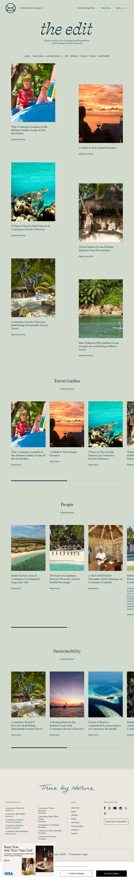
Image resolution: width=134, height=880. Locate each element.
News (73, 811)
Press (73, 819)
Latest (27, 56)
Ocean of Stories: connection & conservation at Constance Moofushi (104, 725)
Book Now (106, 8)
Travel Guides (38, 56)
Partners (75, 822)
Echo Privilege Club (86, 8)
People (93, 56)
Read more (16, 465)
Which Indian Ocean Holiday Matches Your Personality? (96, 248)
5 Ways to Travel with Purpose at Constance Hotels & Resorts (30, 227)
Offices (74, 815)
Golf (66, 56)
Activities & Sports (54, 56)
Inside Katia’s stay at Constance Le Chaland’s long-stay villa (25, 579)
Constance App (78, 854)
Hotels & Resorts (13, 802)
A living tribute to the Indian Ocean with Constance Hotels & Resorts (67, 725)
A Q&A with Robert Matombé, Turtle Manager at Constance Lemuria (105, 579)
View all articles (67, 389)
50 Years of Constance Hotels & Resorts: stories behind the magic (65, 579)
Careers (74, 830)
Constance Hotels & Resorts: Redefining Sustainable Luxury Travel (30, 325)
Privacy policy (77, 826)
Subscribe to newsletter (116, 821)
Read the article (18, 139)
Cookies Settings (76, 873)
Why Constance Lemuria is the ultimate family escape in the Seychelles (29, 130)
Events (74, 833)
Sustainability (104, 56)
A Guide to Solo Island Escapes (97, 147)
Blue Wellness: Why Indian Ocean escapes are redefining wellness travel (99, 346)
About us (75, 808)
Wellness (74, 56)
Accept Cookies (111, 873)
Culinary (83, 56)
